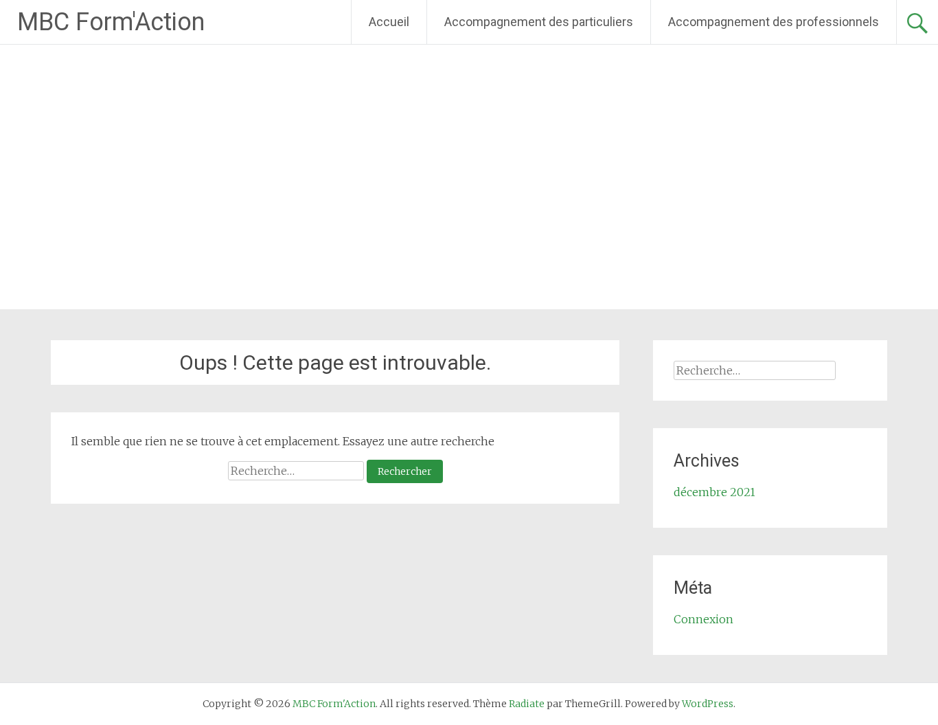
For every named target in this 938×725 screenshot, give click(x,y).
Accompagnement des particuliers (538, 21)
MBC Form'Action (111, 22)
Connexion (703, 619)
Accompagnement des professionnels (773, 21)
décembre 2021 (714, 492)
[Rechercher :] (297, 471)
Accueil (389, 21)
